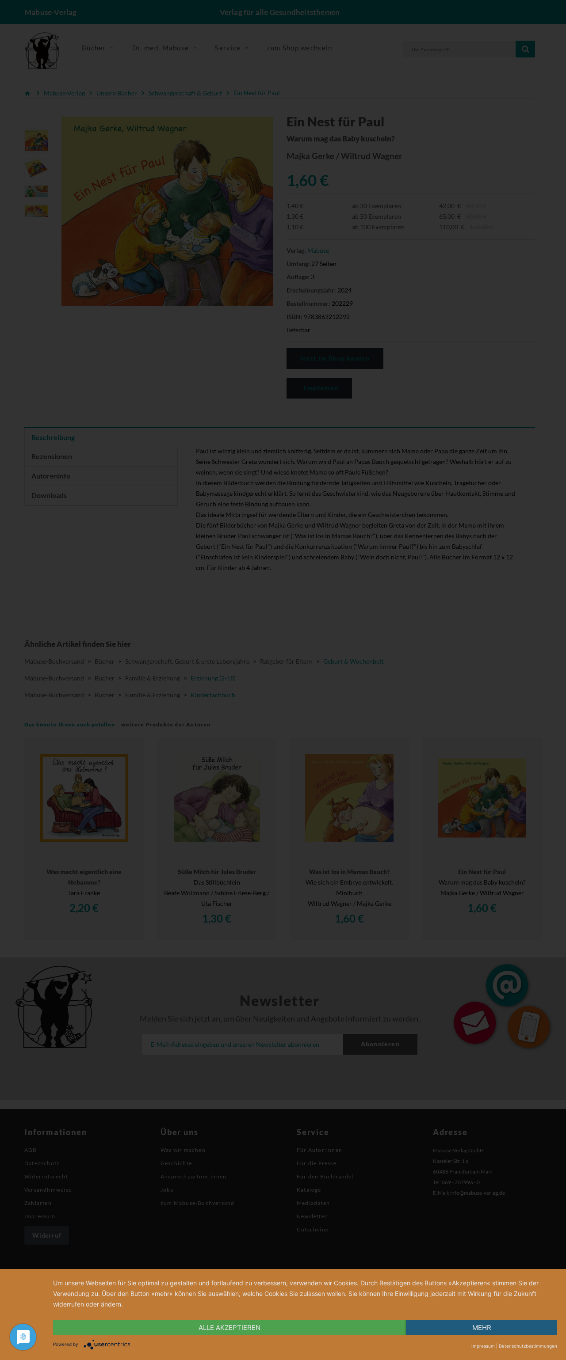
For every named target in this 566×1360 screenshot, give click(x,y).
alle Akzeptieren (229, 1327)
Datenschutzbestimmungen (528, 1346)
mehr (481, 1327)
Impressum (483, 1346)
